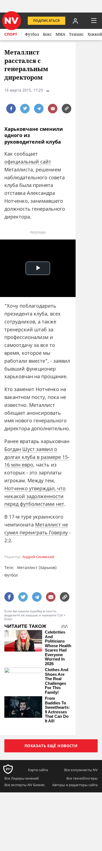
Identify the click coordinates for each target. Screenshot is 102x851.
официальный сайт (27, 161)
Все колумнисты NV (81, 769)
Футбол (32, 34)
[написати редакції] (52, 108)
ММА (60, 34)
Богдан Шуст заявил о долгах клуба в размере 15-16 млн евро (36, 457)
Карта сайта (38, 769)
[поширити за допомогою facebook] (11, 108)
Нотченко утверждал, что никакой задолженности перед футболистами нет (35, 496)
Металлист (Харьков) (37, 567)
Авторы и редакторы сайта (75, 784)
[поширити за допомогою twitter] (25, 108)
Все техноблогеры (82, 778)
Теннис (76, 34)
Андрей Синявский (38, 557)
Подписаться (46, 20)
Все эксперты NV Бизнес (24, 784)
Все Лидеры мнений (21, 778)
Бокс (47, 34)
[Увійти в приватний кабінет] (75, 20)
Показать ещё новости (51, 745)
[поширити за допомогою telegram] (39, 108)
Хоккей (95, 34)
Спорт (10, 34)
